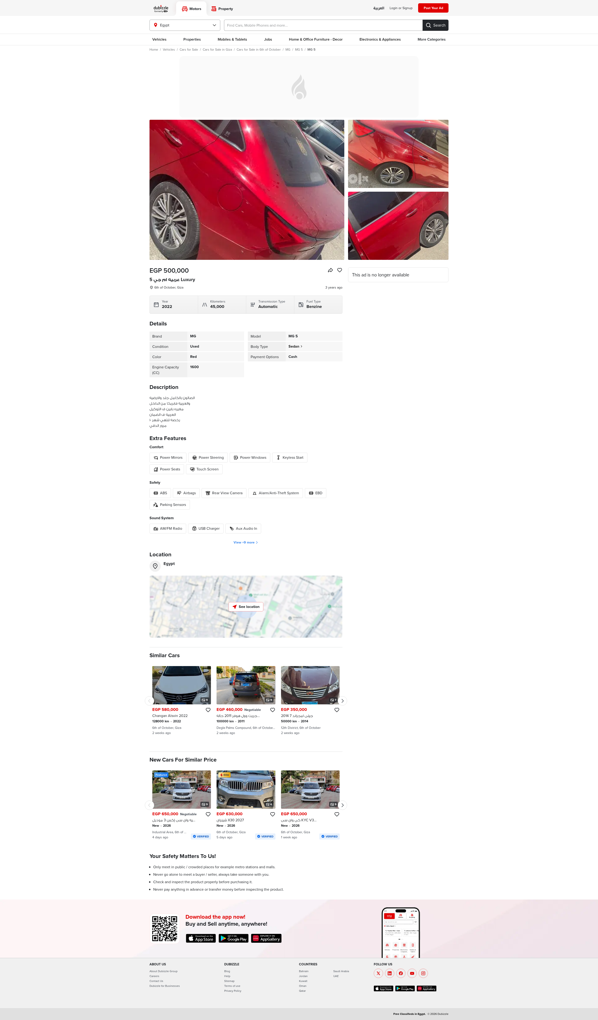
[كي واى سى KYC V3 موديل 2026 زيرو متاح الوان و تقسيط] (310, 805)
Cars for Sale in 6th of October (259, 49)
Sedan (293, 346)
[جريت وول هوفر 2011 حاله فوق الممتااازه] (246, 700)
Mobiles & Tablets (232, 39)
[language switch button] (379, 8)
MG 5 (299, 49)
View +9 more (244, 542)
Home (154, 49)
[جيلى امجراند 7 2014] (310, 700)
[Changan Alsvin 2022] (182, 700)
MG (287, 49)
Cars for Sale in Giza (217, 49)
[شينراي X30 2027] (246, 805)
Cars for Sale (189, 49)
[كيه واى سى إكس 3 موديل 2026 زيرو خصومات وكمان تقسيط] (182, 805)
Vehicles (159, 39)
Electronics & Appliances (380, 39)
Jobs (268, 39)
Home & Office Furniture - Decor (316, 39)
